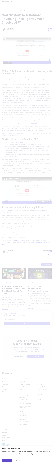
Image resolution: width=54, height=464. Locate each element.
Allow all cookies (7, 460)
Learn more (5, 456)
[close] (51, 446)
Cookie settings (18, 460)
